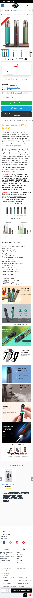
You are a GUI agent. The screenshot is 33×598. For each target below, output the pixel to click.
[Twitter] (10, 542)
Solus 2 (19, 496)
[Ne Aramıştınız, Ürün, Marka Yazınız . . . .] (30, 10)
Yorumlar (12, 120)
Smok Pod (14, 498)
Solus (13, 496)
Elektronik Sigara (5, 14)
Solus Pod (6, 498)
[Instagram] (17, 542)
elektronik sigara (20, 140)
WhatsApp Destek (18, 103)
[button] (2, 52)
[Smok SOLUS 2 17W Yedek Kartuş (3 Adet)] (8, 475)
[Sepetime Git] (30, 5)
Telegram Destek (18, 108)
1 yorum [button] (17, 79)
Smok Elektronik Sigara (13, 88)
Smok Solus (6, 496)
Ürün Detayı (5, 120)
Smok (20, 498)
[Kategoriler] (2, 5)
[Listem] (26, 5)
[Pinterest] (23, 542)
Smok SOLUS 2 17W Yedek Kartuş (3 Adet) (9, 484)
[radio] (8, 97)
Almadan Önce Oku (22, 120)
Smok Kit (5, 501)
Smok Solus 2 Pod (14, 493)
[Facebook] (4, 542)
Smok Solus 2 (25, 493)
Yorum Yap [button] (24, 79)
